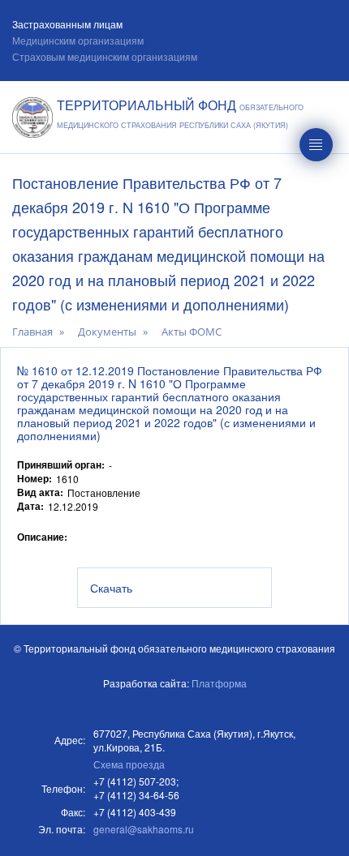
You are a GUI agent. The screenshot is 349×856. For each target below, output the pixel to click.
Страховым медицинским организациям (104, 56)
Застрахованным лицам (67, 24)
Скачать (111, 588)
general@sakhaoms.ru (143, 829)
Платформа (219, 683)
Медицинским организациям (78, 40)
